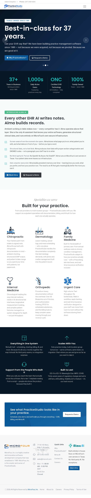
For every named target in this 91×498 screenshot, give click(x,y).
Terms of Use (81, 489)
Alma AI (57, 455)
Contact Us (58, 459)
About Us (50, 489)
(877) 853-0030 (27, 2)
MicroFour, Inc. (33, 489)
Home (42, 489)
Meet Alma (13, 175)
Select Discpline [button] (10, 2)
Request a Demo (41, 58)
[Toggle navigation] (84, 6)
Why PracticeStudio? (17, 58)
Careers (57, 462)
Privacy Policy (69, 489)
